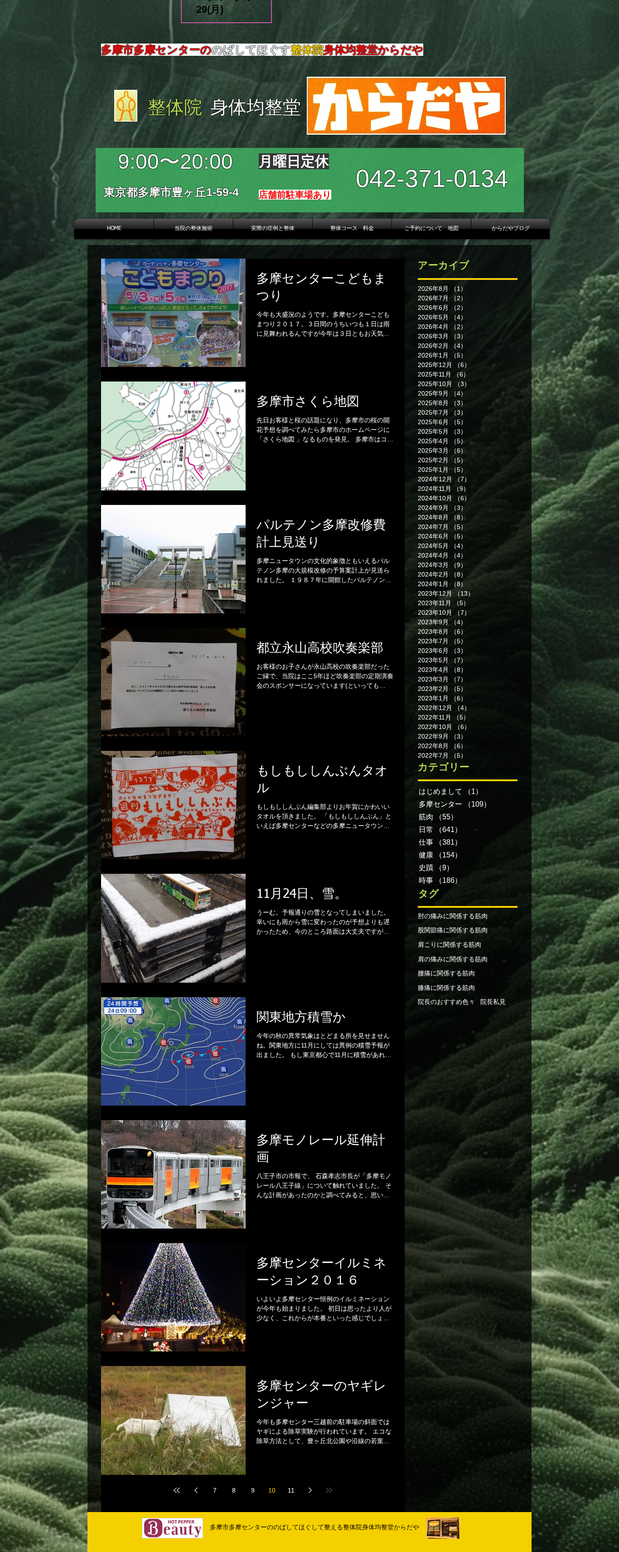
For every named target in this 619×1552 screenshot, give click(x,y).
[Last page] (329, 1490)
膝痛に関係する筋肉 (446, 987)
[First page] (177, 1490)
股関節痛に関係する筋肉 (453, 930)
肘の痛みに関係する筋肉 (453, 916)
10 (272, 1490)
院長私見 (493, 1001)
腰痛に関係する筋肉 (446, 973)
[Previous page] (196, 1490)
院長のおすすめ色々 (446, 1001)
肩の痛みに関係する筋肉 (453, 959)
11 (291, 1490)
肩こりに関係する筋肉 (449, 944)
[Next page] (310, 1490)
